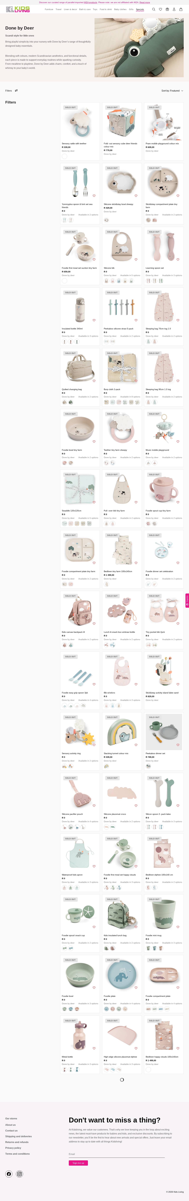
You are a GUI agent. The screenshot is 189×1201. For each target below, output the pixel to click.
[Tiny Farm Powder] (148, 280)
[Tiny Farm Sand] (106, 402)
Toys (95, 9)
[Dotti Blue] (119, 280)
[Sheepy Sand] (106, 280)
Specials (140, 9)
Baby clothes (120, 9)
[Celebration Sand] (125, 280)
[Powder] (154, 220)
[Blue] (106, 341)
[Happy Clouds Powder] (148, 645)
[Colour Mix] (148, 766)
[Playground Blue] (148, 341)
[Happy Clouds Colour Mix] (64, 766)
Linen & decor (70, 9)
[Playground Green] (131, 280)
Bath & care (85, 9)
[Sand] (106, 220)
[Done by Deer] (17, 9)
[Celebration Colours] (70, 766)
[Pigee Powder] (112, 280)
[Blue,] (64, 220)
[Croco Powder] (154, 1191)
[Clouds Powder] (64, 887)
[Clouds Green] (70, 887)
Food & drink (106, 9)
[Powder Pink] (70, 220)
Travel (59, 9)
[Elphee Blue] (70, 645)
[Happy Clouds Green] (112, 887)
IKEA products (90, 2)
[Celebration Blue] (125, 402)
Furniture (49, 9)
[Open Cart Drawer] (181, 9)
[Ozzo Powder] (112, 948)
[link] (80, 122)
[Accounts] (174, 9)
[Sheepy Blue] (64, 156)
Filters (8, 90)
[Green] (70, 402)
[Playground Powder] (154, 341)
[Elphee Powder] (64, 645)
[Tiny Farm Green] (160, 280)
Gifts (131, 9)
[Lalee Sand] (137, 402)
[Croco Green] (70, 827)
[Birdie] (106, 766)
